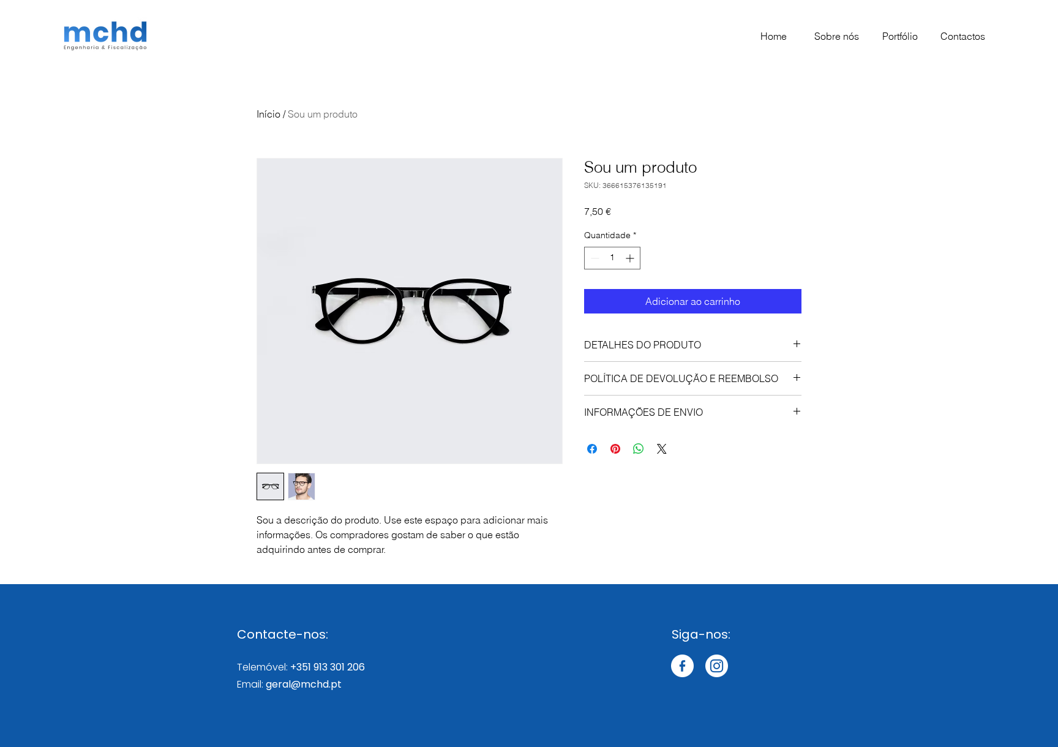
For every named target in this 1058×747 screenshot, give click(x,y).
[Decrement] (593, 258)
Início (268, 114)
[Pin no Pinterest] (615, 448)
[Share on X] (662, 448)
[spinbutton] (612, 258)
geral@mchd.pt (304, 684)
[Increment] (631, 258)
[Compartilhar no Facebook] (592, 448)
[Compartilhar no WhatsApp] (638, 448)
